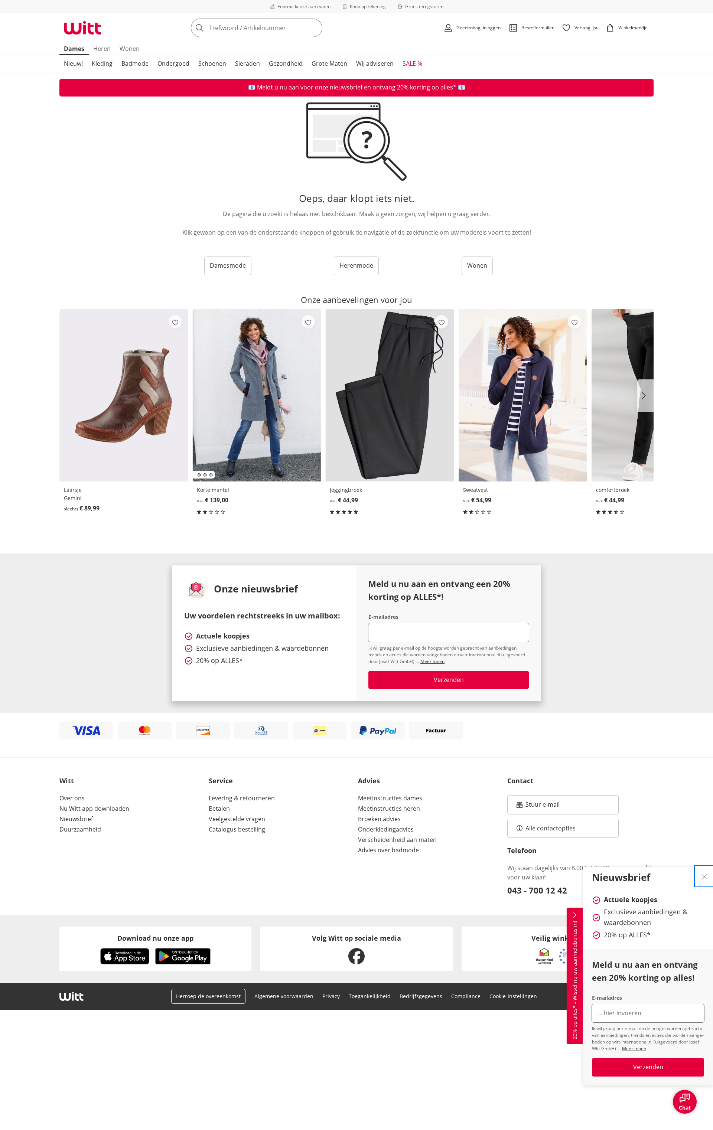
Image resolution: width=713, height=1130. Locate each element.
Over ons (72, 798)
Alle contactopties (550, 828)
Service (221, 780)
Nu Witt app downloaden (94, 808)
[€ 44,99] (389, 395)
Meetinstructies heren (389, 808)
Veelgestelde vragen (237, 819)
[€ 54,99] (523, 395)
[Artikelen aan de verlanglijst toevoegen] (175, 322)
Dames (74, 49)
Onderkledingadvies (386, 829)
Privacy (331, 996)
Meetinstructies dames (390, 798)
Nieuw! (73, 63)
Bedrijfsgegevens (421, 996)
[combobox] (273, 28)
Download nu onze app (155, 938)
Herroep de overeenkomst (208, 996)
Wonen (130, 49)
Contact (520, 780)
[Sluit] (704, 876)
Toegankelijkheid (370, 996)
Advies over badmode (388, 850)
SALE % (412, 63)
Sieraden (247, 63)
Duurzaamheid (80, 829)
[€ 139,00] (256, 395)
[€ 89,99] (123, 395)
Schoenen (212, 63)
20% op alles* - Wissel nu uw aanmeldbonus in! (574, 980)
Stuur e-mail (542, 806)
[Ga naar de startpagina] (82, 28)
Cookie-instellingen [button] (513, 996)
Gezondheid (286, 63)
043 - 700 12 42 (537, 890)
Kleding (102, 63)
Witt (66, 780)
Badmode (135, 63)
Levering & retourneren (242, 798)
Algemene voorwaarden (283, 996)
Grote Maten (329, 63)
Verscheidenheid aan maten (397, 840)
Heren (102, 49)
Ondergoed (173, 63)
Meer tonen (634, 1048)
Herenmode (356, 265)
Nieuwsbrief (76, 819)
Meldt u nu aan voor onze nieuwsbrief (309, 87)
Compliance (466, 996)
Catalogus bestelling (237, 829)
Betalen (219, 808)
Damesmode (228, 265)
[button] (645, 395)
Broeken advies (379, 819)
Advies (369, 780)
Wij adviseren (375, 63)
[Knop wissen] (315, 28)
